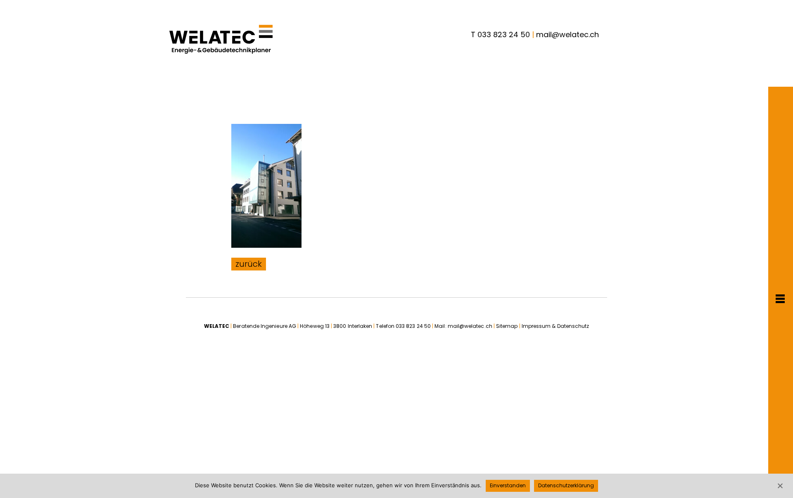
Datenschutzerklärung (566, 485)
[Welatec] (221, 39)
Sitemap (507, 326)
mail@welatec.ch (567, 34)
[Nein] (780, 485)
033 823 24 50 (413, 326)
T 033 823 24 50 (500, 34)
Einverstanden (508, 485)
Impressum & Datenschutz (555, 326)
